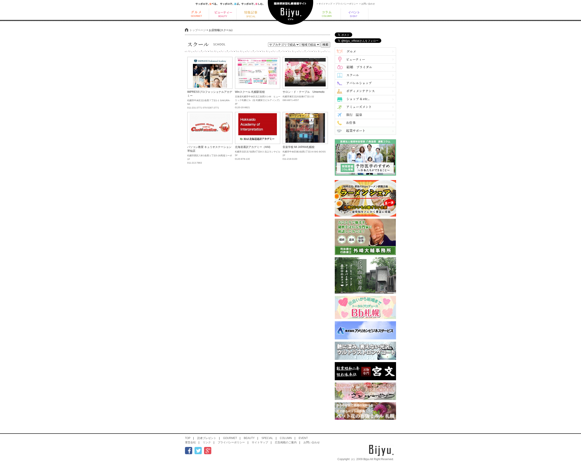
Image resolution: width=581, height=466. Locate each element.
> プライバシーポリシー (345, 3)
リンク (207, 442)
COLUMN (286, 438)
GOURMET (230, 438)
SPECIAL (267, 438)
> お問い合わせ (367, 3)
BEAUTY (249, 438)
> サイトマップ (324, 3)
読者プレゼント (206, 438)
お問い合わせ (311, 442)
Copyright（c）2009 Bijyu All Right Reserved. (365, 459)
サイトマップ (260, 442)
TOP (187, 438)
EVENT (303, 438)
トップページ (198, 30)
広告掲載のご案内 (286, 442)
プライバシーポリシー (231, 442)
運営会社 (190, 442)
